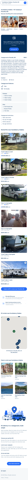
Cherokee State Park (6, 376)
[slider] (6, 153)
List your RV (14, 49)
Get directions (14, 352)
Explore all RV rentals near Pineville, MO (14, 289)
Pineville (21, 29)
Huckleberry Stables (5, 30)
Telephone (5, 79)
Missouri (16, 29)
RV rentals (3, 29)
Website (12, 79)
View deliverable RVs (14, 463)
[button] (25, 328)
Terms (2, 477)
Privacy (6, 477)
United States (9, 29)
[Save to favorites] (25, 134)
